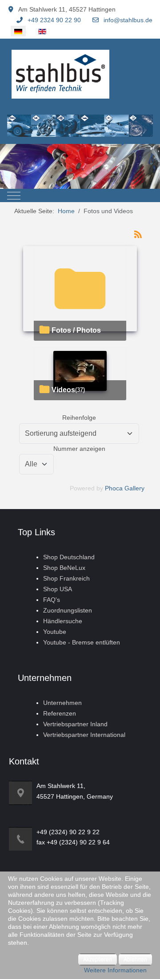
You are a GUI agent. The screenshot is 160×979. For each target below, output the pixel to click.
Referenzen (59, 713)
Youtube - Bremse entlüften (81, 642)
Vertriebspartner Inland (75, 724)
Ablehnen (135, 959)
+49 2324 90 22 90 (54, 20)
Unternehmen (62, 702)
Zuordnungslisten (67, 610)
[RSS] (138, 233)
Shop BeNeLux (64, 567)
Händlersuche (62, 621)
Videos (63, 390)
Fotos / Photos (76, 330)
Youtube (54, 631)
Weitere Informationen (115, 970)
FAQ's (51, 599)
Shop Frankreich (66, 578)
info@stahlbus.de (128, 20)
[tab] (31, 170)
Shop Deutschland (69, 557)
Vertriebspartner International (84, 734)
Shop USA (57, 589)
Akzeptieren (97, 959)
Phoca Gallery (124, 488)
